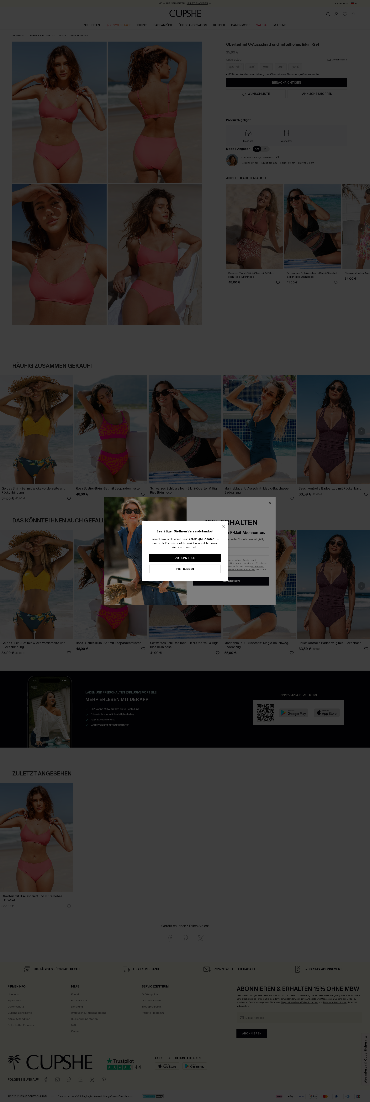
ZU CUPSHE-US (185, 558)
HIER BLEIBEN (185, 569)
